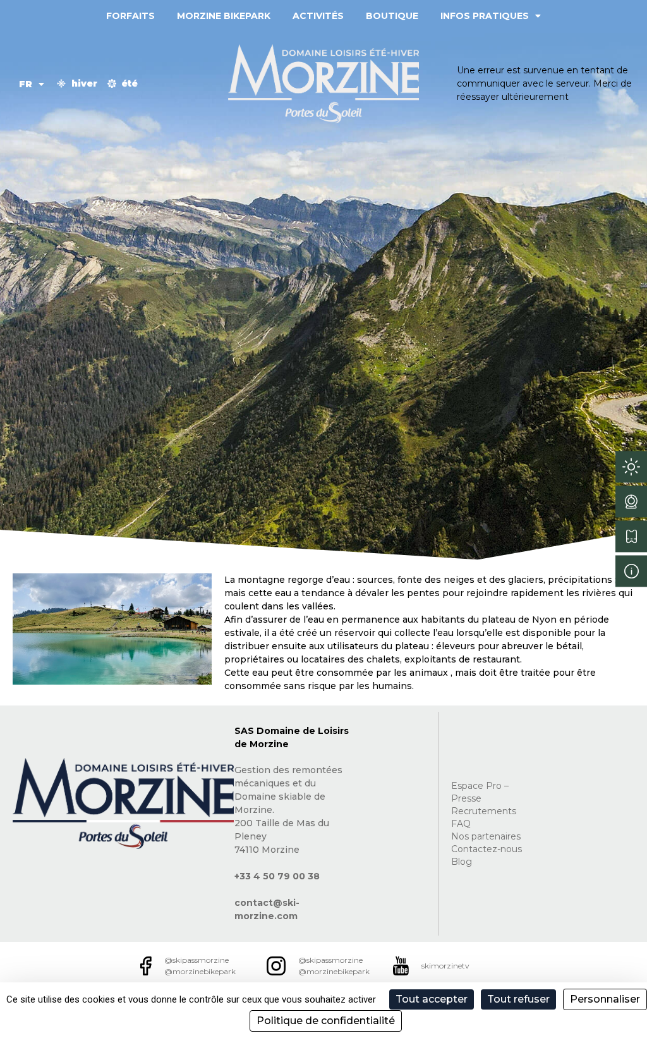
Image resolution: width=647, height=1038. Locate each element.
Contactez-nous (486, 849)
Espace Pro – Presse (480, 792)
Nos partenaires (486, 836)
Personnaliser (605, 999)
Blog (461, 861)
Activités (318, 15)
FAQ (461, 823)
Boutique (392, 15)
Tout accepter (432, 999)
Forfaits (130, 15)
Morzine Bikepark (223, 15)
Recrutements (483, 811)
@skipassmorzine (196, 960)
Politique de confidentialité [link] (326, 1021)
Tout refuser (518, 999)
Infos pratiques (484, 15)
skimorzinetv (445, 965)
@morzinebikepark (200, 971)
